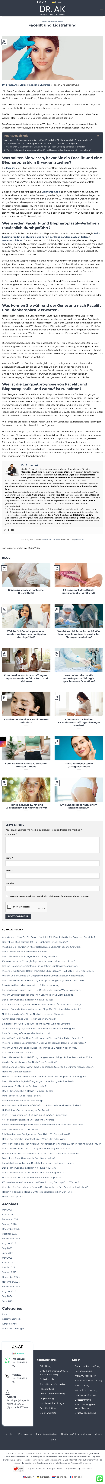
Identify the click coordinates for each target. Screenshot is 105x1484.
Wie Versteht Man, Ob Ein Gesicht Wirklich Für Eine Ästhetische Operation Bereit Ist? (48, 937)
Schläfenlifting (48, 1408)
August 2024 (9, 1291)
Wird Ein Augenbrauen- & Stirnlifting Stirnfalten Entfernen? (34, 1115)
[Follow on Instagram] (40, 2)
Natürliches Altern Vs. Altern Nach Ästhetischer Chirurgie (33, 1014)
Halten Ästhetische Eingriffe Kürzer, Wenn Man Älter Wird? (34, 1139)
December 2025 (11, 1229)
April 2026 (7, 1214)
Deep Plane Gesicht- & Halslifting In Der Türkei (27, 999)
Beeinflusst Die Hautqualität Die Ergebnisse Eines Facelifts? (35, 942)
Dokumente (25, 1434)
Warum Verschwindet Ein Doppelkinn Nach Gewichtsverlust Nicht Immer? (43, 975)
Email (8, 870)
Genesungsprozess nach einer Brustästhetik (26, 591)
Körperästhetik (10, 1323)
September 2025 (11, 1238)
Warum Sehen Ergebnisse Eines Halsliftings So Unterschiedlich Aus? (39, 1048)
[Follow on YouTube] (45, 2)
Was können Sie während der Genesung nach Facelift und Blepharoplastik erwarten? (45, 147)
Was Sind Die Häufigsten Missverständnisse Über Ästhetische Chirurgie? (41, 947)
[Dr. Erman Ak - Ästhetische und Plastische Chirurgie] (52, 10)
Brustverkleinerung (85, 1413)
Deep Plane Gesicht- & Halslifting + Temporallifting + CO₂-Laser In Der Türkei (43, 980)
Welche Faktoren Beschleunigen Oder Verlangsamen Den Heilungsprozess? (44, 1043)
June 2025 (7, 1253)
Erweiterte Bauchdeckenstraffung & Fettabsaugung (30, 985)
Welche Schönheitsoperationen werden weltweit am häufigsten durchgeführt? (26, 634)
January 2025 (9, 1272)
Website (9, 883)
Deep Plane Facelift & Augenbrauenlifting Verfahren (30, 956)
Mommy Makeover (85, 1375)
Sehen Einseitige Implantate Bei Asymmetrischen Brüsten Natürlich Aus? (42, 1124)
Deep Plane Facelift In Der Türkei (20, 1129)
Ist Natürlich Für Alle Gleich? (17, 1052)
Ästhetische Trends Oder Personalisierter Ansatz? (29, 1019)
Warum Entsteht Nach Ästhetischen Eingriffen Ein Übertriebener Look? (41, 1009)
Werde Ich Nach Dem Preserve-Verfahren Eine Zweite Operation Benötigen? (44, 1076)
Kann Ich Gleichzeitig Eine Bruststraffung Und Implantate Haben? (38, 1163)
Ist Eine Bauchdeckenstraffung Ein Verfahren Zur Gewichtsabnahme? (40, 966)
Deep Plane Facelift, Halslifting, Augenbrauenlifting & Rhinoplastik (38, 1081)
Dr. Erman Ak (9, 85)
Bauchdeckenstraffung (87, 1366)
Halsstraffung (47, 1389)
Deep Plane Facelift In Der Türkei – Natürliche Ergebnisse (33, 1172)
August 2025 (9, 1243)
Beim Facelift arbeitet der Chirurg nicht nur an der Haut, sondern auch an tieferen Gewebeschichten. (51, 237)
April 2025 (7, 1262)
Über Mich (8, 1434)
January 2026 (9, 1224)
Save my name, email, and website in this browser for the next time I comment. (50, 896)
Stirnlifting (45, 1366)
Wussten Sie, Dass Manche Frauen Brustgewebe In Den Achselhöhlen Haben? (45, 1187)
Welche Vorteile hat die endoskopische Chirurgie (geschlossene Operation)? (79, 678)
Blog (22, 85)
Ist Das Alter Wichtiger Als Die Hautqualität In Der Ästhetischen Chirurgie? (42, 1004)
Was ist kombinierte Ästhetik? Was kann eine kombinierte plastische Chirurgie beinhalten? (78, 634)
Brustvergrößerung (85, 1395)
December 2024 (11, 1277)
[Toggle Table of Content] (97, 136)
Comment (11, 834)
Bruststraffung (83, 1400)
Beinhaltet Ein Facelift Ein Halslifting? (22, 1100)
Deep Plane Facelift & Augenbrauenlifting (24, 951)
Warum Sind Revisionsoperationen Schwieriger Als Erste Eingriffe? (38, 995)
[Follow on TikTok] (43, 2)
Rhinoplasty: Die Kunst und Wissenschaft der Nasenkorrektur (26, 806)
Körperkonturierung (86, 1390)
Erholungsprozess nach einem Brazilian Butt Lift (78, 806)
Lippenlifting (47, 1398)
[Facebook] (8, 530)
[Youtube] (12, 530)
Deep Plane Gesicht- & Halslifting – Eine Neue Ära (29, 1168)
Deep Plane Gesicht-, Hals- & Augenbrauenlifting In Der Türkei (36, 1148)
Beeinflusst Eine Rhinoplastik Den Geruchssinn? (28, 1158)
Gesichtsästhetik (11, 1319)
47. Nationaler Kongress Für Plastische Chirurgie (28, 1119)
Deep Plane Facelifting (52, 1393)
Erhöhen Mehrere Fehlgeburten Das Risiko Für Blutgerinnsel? (36, 1134)
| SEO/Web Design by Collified (77, 1468)
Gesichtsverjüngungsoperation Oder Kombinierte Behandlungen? (38, 1028)
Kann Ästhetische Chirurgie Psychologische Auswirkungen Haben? (38, 961)
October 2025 (9, 1233)
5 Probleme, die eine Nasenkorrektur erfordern (26, 721)
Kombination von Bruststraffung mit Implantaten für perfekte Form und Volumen (26, 678)
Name (9, 858)
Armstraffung (82, 1385)
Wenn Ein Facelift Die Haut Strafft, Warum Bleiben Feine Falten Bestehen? (43, 1038)
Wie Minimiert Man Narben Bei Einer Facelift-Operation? (32, 1177)
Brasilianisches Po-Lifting (88, 1380)
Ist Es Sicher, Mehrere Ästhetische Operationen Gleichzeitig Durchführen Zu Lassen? (48, 1067)
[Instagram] (5, 530)
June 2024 (8, 1301)
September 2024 (11, 1286)
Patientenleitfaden (46, 1434)
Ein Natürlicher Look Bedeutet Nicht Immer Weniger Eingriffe (36, 1023)
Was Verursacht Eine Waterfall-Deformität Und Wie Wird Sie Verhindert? (41, 1105)
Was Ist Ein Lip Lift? (12, 1196)
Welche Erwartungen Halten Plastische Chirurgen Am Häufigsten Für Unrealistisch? (48, 971)
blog (4, 1314)
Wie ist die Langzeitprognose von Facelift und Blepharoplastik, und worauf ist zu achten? (48, 150)
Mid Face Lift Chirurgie (52, 1403)
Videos (98, 1434)
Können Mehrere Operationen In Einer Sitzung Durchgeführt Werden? (40, 1182)
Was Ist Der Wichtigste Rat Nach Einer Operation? (29, 1062)
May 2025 (7, 1258)
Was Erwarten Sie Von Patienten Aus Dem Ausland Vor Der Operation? (40, 1153)
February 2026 (10, 1219)
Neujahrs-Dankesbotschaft (17, 1071)
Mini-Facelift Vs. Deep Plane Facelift (21, 1095)
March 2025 (8, 1267)
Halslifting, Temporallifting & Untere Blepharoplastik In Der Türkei (37, 1192)
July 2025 (7, 1248)
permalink (79, 539)
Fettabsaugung (83, 1371)
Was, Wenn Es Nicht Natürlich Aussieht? (24, 1086)
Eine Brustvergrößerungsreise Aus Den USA (26, 1033)
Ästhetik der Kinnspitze (53, 1384)
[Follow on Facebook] (37, 2)
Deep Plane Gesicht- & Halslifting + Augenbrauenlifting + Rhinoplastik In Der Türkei (47, 1057)
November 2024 (11, 1282)
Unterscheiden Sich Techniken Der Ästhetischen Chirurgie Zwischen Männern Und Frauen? (52, 1143)
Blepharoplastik (51, 191)
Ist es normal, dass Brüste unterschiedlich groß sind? (78, 591)
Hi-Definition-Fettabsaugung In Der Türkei (25, 1110)
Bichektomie (47, 1379)
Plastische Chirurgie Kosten (76, 1434)
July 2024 (7, 1296)
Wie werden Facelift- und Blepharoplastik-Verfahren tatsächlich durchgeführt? (43, 143)
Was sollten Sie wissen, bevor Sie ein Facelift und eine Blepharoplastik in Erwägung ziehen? (48, 140)
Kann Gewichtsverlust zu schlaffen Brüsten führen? (26, 765)
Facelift (10, 168)
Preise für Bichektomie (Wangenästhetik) (79, 765)
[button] (101, 10)
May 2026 (7, 1209)
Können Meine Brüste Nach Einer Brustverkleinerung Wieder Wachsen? (41, 990)
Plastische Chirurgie (52, 21)
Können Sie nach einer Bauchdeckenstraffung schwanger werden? (79, 722)
